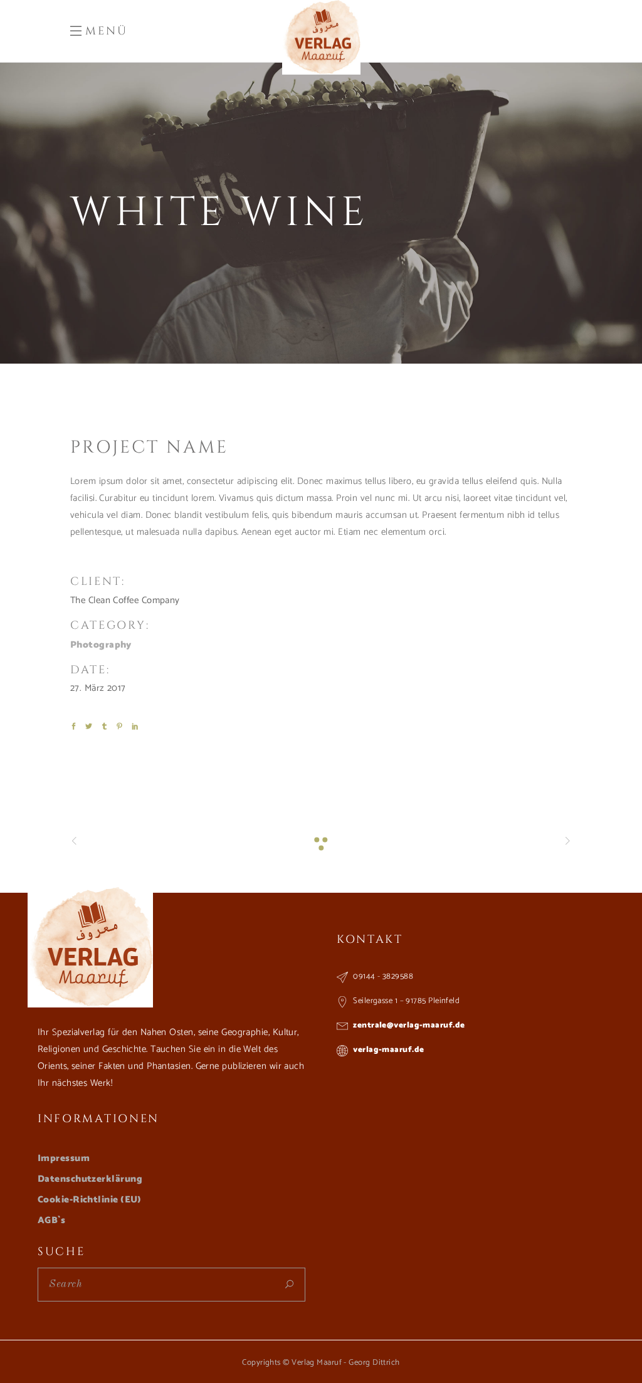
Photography (101, 645)
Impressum (64, 1158)
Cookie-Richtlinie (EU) (90, 1199)
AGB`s (51, 1220)
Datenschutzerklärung (90, 1179)
